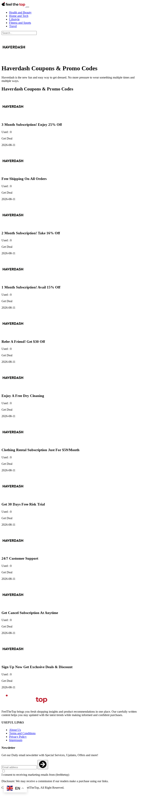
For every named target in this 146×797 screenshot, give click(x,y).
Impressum (15, 740)
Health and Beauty (20, 12)
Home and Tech (18, 15)
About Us (15, 729)
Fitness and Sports (20, 22)
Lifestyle (14, 19)
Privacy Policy (18, 736)
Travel (13, 26)
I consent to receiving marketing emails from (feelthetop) (35, 774)
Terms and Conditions (22, 733)
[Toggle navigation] (27, 7)
